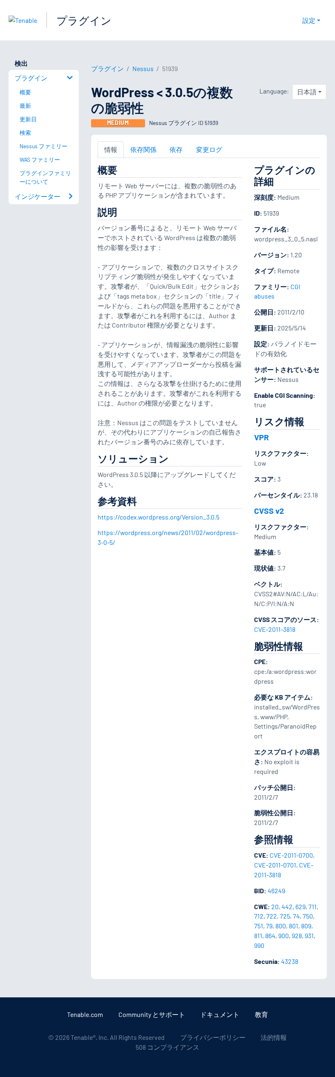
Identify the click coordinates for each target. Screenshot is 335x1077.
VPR (261, 437)
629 (300, 906)
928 (297, 935)
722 (271, 916)
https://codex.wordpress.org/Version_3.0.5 (158, 517)
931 (309, 935)
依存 (176, 149)
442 (287, 906)
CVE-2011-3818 (274, 629)
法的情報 (274, 1037)
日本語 (307, 92)
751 (258, 926)
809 (306, 926)
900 (283, 935)
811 (258, 935)
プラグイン (84, 20)
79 (269, 926)
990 (259, 945)
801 (293, 926)
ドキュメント (219, 1014)
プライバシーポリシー (213, 1037)
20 (275, 906)
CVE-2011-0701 (275, 865)
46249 (276, 890)
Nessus (143, 68)
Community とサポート (151, 1014)
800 (280, 926)
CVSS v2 (269, 510)
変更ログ (209, 149)
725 (285, 916)
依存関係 (143, 149)
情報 (110, 149)
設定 (308, 20)
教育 (261, 1014)
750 (308, 916)
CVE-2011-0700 (291, 855)
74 (296, 916)
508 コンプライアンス (167, 1047)
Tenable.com (85, 1014)
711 (312, 906)
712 (259, 916)
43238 (289, 961)
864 (270, 935)
